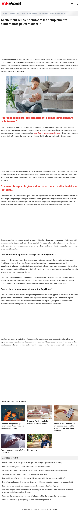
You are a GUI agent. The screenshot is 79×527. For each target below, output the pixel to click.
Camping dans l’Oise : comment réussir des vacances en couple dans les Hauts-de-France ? (35, 470)
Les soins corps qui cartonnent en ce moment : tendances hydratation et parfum (30, 486)
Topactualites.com (30, 509)
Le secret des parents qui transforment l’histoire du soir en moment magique (12, 426)
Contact (54, 509)
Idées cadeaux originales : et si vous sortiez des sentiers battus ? (26, 467)
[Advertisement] (39, 42)
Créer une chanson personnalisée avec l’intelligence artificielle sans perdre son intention (34, 496)
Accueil (5, 13)
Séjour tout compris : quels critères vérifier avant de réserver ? (24, 474)
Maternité (13, 13)
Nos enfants (32, 450)
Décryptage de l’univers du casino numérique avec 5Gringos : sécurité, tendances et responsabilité (37, 482)
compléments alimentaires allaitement (47, 133)
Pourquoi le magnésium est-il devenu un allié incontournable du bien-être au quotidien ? (33, 478)
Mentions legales (44, 509)
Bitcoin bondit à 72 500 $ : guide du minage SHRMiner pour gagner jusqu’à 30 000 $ (32, 463)
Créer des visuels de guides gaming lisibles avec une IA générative (26, 500)
